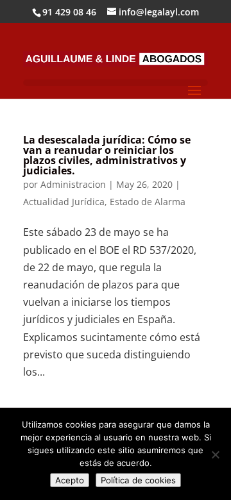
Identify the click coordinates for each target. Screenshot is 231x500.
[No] (215, 454)
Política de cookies (138, 480)
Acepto (69, 480)
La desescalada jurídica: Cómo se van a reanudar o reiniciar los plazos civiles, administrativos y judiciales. (107, 155)
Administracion (73, 184)
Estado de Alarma (147, 202)
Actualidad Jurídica (64, 202)
